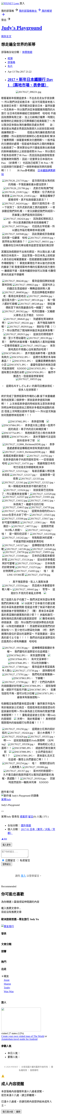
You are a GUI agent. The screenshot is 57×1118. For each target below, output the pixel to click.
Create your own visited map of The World (22, 1036)
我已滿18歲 (8, 1112)
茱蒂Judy (6, 799)
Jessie (7, 980)
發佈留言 (7, 864)
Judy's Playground (21, 28)
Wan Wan (9, 991)
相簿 (10, 58)
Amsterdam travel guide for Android (19, 1039)
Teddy (7, 987)
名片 (10, 66)
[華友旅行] (7, 926)
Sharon (7, 983)
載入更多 (7, 845)
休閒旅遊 (27, 52)
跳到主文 (6, 36)
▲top (4, 838)
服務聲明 (34, 1070)
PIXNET (14, 1067)
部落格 (11, 62)
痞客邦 (24, 816)
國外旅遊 (26, 825)
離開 (18, 1112)
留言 (30, 816)
